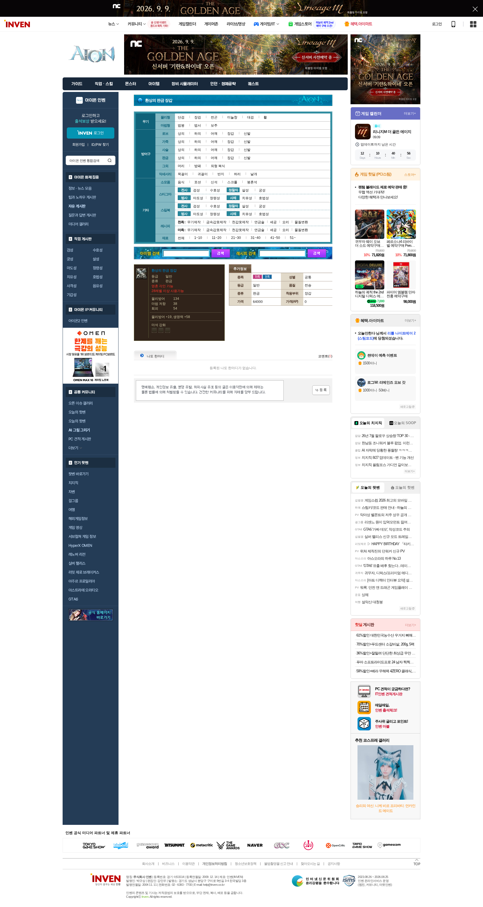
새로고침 (405, 406)
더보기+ (410, 113)
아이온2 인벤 (77, 321)
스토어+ (410, 175)
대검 (250, 117)
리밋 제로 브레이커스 (83, 572)
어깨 (214, 134)
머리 (181, 166)
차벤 (71, 492)
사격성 (71, 286)
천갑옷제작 (240, 222)
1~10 (198, 238)
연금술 (259, 222)
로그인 (437, 24)
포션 (197, 182)
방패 (197, 166)
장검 (197, 117)
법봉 (181, 125)
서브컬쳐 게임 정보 (82, 536)
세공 (273, 222)
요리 (285, 222)
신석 (214, 182)
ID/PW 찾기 (100, 145)
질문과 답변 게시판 (82, 215)
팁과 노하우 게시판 (82, 197)
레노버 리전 (76, 554)
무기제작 (194, 222)
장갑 (230, 134)
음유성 (97, 286)
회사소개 (148, 864)
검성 (70, 250)
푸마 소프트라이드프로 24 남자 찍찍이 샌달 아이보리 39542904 (386, 662)
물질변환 (301, 222)
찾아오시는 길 (310, 864)
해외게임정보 (77, 518)
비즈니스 (168, 864)
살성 (96, 259)
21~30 (236, 238)
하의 (197, 134)
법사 (184, 198)
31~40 (256, 238)
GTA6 (73, 599)
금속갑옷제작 (216, 222)
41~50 (275, 238)
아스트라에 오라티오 (83, 590)
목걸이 (183, 174)
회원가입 (78, 145)
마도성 (71, 268)
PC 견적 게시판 (79, 439)
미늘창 (232, 117)
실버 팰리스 (76, 563)
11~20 (216, 238)
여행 (71, 509)
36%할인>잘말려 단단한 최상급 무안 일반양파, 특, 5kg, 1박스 (386, 653)
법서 (197, 125)
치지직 (73, 483)
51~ (293, 238)
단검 (181, 117)
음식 (181, 182)
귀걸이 (203, 174)
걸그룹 (73, 500)
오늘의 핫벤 (76, 412)
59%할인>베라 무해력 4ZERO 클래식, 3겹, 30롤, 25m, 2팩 (386, 671)
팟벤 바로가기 (78, 474)
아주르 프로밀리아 (81, 581)
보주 (214, 125)
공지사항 (334, 864)
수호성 (97, 250)
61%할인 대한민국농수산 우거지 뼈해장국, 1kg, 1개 (386, 635)
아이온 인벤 (95, 100)
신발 (247, 134)
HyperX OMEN (80, 545)
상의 (181, 134)
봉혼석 (252, 182)
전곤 (214, 117)
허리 (237, 174)
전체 (181, 238)
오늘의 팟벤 (76, 421)
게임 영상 (75, 527)
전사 (184, 190)
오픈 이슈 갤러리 (80, 403)
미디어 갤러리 (78, 224)
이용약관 (188, 864)
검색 (109, 160)
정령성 (97, 268)
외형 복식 (218, 166)
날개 (253, 174)
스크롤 (232, 182)
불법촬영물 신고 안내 (278, 864)
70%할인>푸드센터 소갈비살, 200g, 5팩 (385, 644)
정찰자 (233, 190)
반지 (220, 174)
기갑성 (71, 295)
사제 (233, 198)
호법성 (97, 277)
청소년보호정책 (245, 864)
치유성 (71, 277)
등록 (321, 390)
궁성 (70, 259)
